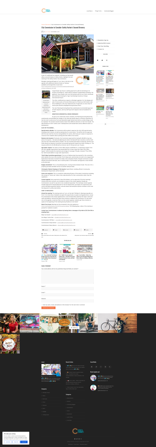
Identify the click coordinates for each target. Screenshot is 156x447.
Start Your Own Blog (103, 46)
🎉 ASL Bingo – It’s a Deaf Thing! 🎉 (99, 112)
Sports (44, 408)
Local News (89, 11)
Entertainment (70, 407)
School (44, 402)
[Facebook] (97, 60)
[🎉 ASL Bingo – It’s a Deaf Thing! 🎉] (100, 108)
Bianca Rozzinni (45, 376)
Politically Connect (46, 392)
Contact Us (101, 49)
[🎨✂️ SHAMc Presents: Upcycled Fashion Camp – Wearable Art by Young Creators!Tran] (67, 248)
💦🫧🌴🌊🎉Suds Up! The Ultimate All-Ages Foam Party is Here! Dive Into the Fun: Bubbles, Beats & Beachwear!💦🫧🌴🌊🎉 (49, 257)
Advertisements (70, 398)
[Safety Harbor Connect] (78, 429)
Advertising (70, 444)
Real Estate (45, 398)
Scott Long (47, 31)
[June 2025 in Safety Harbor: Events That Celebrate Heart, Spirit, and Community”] (110, 108)
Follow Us (75, 327)
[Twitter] (102, 60)
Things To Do (98, 11)
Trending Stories (46, 414)
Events (68, 410)
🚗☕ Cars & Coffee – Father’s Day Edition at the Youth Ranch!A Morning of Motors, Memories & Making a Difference (85, 256)
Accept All (24, 441)
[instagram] (106, 60)
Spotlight (44, 411)
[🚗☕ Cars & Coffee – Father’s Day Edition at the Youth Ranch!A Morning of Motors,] (85, 248)
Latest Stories (53, 376)
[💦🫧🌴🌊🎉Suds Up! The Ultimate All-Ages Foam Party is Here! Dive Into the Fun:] (49, 248)
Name (43, 286)
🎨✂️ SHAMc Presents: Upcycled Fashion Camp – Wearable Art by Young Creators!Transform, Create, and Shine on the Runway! (67, 257)
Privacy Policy (76, 444)
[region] (15, 438)
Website (43, 298)
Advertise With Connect (104, 43)
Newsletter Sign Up (103, 40)
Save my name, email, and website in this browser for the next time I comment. (64, 304)
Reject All (16, 441)
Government (69, 414)
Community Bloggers (109, 11)
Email (43, 292)
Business (48, 24)
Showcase (45, 405)
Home (43, 24)
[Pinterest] (105, 366)
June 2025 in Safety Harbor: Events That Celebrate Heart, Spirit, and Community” (109, 113)
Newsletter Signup (83, 444)
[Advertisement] (78, 3)
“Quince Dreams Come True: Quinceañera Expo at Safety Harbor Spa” (110, 95)
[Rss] (110, 366)
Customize (8, 441)
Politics (44, 395)
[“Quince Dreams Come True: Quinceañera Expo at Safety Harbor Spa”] (110, 91)
